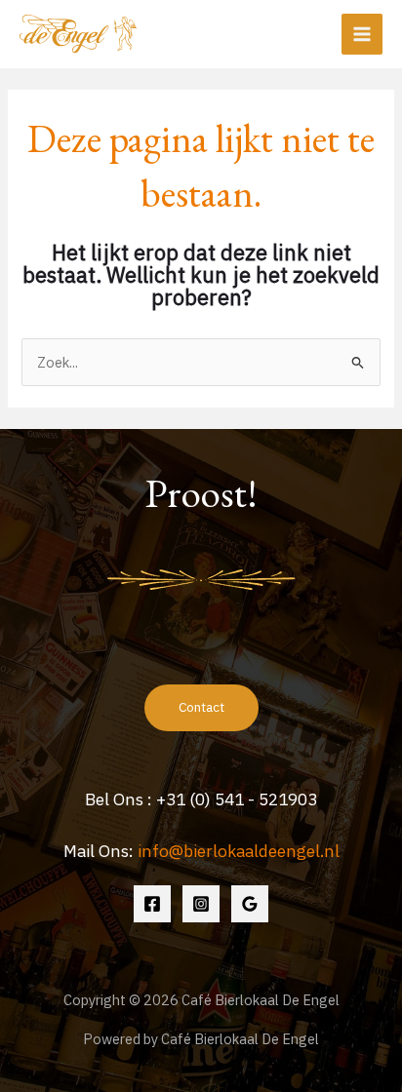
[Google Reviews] (249, 903)
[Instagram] (201, 903)
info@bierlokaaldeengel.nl (239, 850)
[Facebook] (152, 903)
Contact (201, 707)
